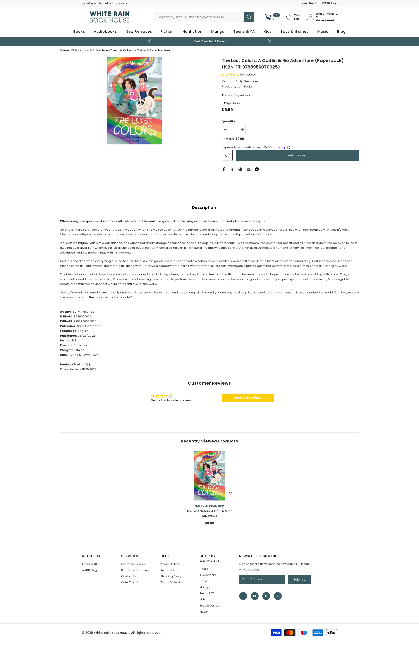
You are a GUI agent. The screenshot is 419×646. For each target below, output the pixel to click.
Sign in (319, 15)
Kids (74, 50)
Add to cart (297, 155)
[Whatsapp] (257, 169)
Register (332, 14)
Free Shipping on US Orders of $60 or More (209, 41)
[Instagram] (255, 596)
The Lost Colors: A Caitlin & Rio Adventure (209, 513)
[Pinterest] (240, 169)
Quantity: (229, 121)
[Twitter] (232, 169)
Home (64, 50)
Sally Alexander (247, 81)
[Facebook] (224, 169)
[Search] (204, 17)
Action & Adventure (94, 50)
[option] (209, 41)
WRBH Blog (329, 3)
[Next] (269, 41)
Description (204, 207)
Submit (299, 579)
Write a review (247, 397)
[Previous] (149, 41)
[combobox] (199, 17)
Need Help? (309, 3)
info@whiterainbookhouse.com (108, 3)
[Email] (249, 169)
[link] (227, 155)
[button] (230, 74)
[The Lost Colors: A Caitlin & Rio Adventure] (209, 475)
